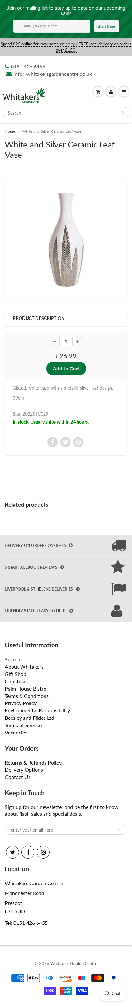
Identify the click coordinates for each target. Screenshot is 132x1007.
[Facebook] (27, 852)
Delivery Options (24, 769)
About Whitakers (24, 666)
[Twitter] (12, 852)
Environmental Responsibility (37, 710)
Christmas (16, 681)
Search (12, 659)
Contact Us (17, 777)
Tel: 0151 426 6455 (26, 923)
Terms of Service (23, 725)
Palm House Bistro (25, 689)
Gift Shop (15, 674)
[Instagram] (43, 852)
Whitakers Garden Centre (73, 963)
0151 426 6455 (28, 66)
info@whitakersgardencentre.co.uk (52, 74)
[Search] (122, 113)
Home (10, 131)
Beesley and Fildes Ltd (29, 718)
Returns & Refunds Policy (33, 762)
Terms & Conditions (27, 696)
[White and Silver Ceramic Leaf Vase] (66, 239)
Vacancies (16, 732)
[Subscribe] (119, 829)
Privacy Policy (21, 703)
